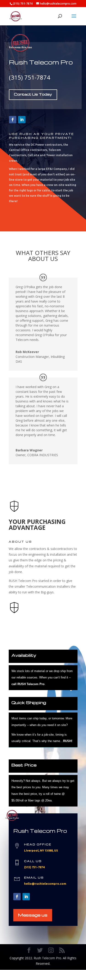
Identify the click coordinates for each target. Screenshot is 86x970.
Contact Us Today (33, 94)
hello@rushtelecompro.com (45, 883)
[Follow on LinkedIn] (21, 119)
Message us (32, 914)
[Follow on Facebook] (12, 119)
